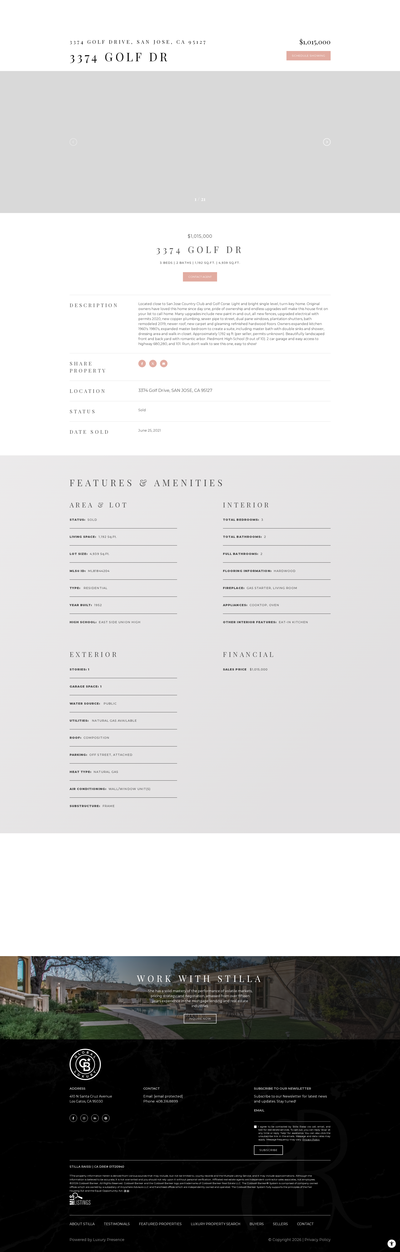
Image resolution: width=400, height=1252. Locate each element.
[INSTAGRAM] (84, 1118)
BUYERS (257, 1224)
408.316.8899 (167, 1101)
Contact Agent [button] (200, 276)
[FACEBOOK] (73, 1118)
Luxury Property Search (215, 1224)
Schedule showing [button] (308, 55)
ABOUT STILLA (82, 1224)
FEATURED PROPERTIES (160, 1224)
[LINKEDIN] (95, 1118)
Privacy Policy (311, 1139)
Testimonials (117, 1224)
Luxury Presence (108, 1239)
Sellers (280, 1224)
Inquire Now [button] (200, 1018)
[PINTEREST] (106, 1118)
